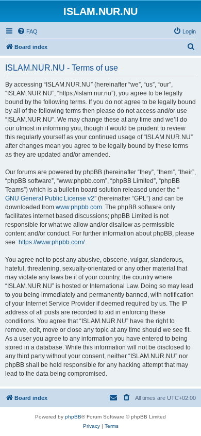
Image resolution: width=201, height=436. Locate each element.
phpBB (73, 417)
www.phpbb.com (79, 207)
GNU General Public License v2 (49, 198)
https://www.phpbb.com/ (52, 242)
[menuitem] (27, 31)
